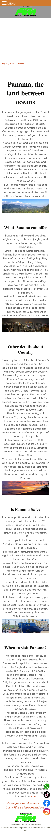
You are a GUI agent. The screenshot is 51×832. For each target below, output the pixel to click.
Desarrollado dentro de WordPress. (25, 824)
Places (21, 64)
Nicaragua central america (21, 803)
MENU (11, 3)
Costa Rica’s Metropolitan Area (27, 807)
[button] (4, 3)
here (33, 796)
